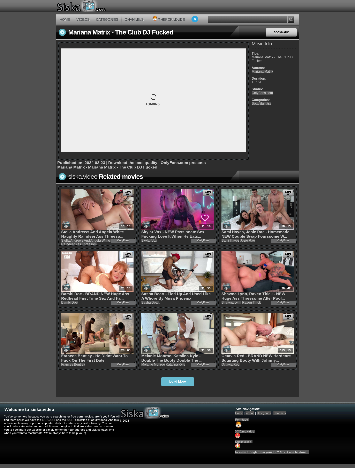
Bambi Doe (69, 302)
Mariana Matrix (262, 71)
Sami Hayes (230, 240)
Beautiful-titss (261, 103)
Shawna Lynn (231, 302)
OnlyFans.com (262, 93)
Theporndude (171, 19)
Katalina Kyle (175, 364)
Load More (177, 381)
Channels (134, 19)
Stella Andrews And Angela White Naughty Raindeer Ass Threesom (92, 242)
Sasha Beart (150, 302)
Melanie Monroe (153, 364)
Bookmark (281, 32)
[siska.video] (96, 6)
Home (65, 19)
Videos (82, 19)
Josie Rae (247, 240)
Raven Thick (251, 302)
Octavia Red (230, 364)
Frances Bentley (73, 364)
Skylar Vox (149, 240)
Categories (107, 19)
